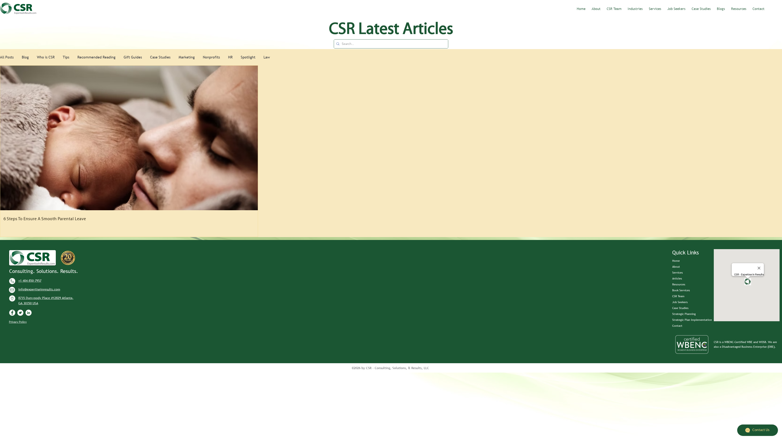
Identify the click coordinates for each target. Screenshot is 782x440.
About (676, 266)
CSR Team (678, 296)
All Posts (7, 57)
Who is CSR (46, 57)
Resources (678, 284)
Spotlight (248, 57)
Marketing (187, 57)
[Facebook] (12, 313)
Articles (677, 278)
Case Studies (160, 57)
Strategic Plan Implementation (692, 320)
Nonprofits (211, 57)
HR (230, 57)
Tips (66, 57)
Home (676, 261)
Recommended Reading (96, 57)
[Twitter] (20, 313)
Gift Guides (133, 57)
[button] (635, 8)
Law (267, 57)
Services (677, 272)
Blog (25, 57)
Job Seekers (680, 302)
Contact (677, 326)
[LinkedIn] (28, 313)
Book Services (681, 290)
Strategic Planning (684, 314)
